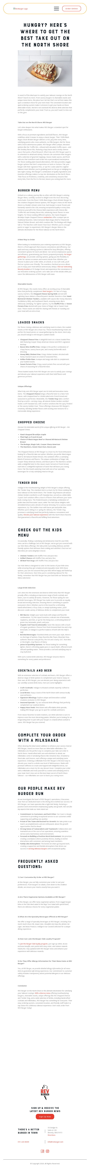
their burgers (48, 291)
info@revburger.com (55, 1142)
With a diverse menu (42, 993)
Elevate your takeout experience (35, 515)
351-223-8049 (23, 1142)
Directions (51, 1135)
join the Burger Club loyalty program (34, 944)
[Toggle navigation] (56, 8)
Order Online (72, 8)
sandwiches (47, 217)
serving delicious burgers (37, 848)
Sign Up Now (45, 1116)
